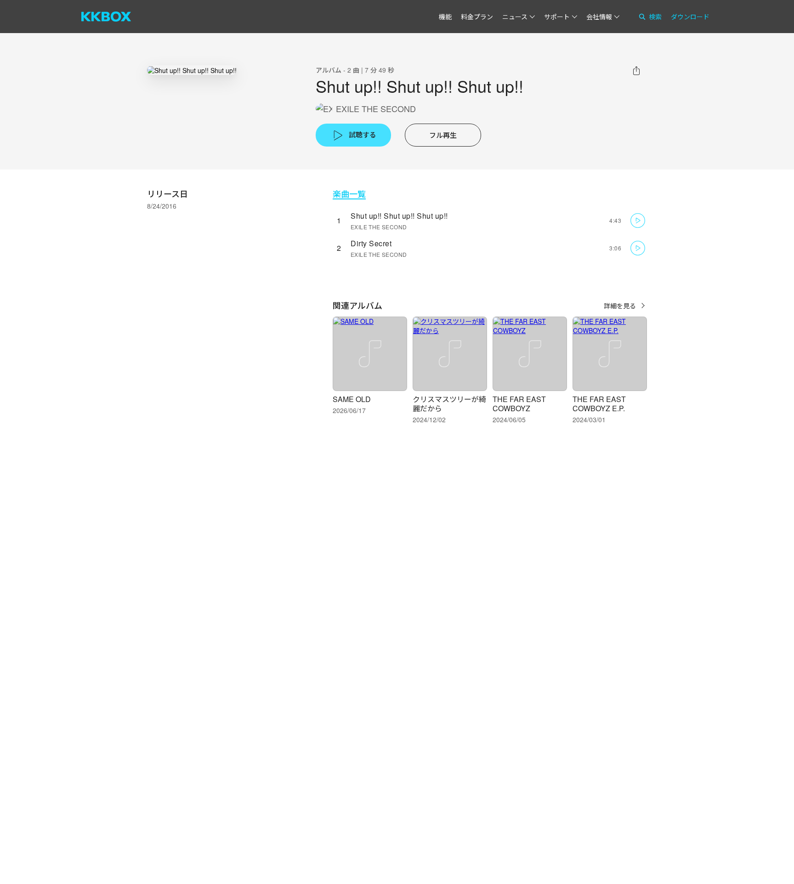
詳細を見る (620, 305)
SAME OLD (352, 399)
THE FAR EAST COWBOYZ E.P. (599, 404)
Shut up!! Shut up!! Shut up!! (399, 215)
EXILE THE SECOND (376, 108)
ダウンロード (690, 16)
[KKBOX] (106, 16)
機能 (445, 16)
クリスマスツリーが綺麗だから (449, 404)
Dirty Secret (371, 243)
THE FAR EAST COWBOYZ (519, 404)
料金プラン (477, 16)
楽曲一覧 (349, 193)
